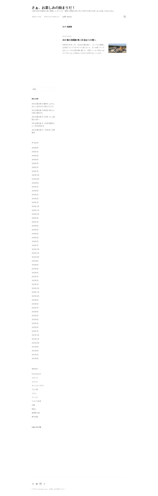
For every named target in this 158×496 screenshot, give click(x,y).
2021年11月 (35, 339)
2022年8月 (35, 304)
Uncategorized (36, 374)
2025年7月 (35, 187)
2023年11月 (35, 253)
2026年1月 (35, 171)
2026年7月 (35, 152)
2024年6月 (35, 226)
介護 (33, 405)
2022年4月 (35, 319)
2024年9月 (35, 218)
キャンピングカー (38, 385)
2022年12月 (35, 288)
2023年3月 (35, 276)
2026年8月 (35, 148)
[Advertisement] (44, 52)
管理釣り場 (36, 413)
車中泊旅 (35, 417)
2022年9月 (35, 300)
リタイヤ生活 (36, 401)
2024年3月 (35, 237)
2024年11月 (35, 210)
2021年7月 (35, 354)
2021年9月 (35, 347)
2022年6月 (35, 312)
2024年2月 (35, 241)
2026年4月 (35, 163)
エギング (35, 378)
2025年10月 (35, 179)
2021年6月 (35, 358)
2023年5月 (35, 269)
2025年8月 (35, 183)
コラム (34, 393)
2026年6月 (35, 155)
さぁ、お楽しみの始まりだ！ (53, 7)
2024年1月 (35, 245)
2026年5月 (35, 159)
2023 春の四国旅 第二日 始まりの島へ (79, 39)
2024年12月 (35, 206)
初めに (34, 409)
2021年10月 (35, 343)
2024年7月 (35, 222)
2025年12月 (35, 175)
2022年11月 (35, 292)
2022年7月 (35, 308)
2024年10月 (35, 214)
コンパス (35, 397)
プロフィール (36, 17)
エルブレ (35, 382)
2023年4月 (35, 273)
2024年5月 (35, 230)
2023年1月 (35, 284)
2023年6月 (35, 265)
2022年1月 (35, 331)
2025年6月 (35, 191)
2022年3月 (35, 323)
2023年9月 (35, 261)
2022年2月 (35, 327)
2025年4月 (35, 195)
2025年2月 (35, 198)
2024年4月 (35, 234)
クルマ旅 (35, 389)
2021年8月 (35, 351)
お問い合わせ (67, 17)
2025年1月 (35, 202)
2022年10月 (35, 296)
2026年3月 (35, 167)
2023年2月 (35, 280)
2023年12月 (35, 249)
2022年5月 (35, 315)
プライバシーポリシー (52, 17)
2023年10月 (35, 257)
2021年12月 (35, 335)
